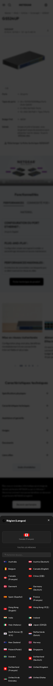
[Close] (48, 520)
